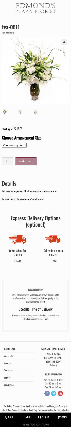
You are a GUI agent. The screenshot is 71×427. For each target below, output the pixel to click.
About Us (7, 363)
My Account (8, 356)
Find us (53, 365)
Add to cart (26, 161)
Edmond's (35, 8)
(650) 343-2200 (53, 361)
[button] (64, 42)
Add (19, 261)
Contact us (8, 370)
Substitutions (9, 385)
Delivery (7, 377)
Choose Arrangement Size (21, 137)
